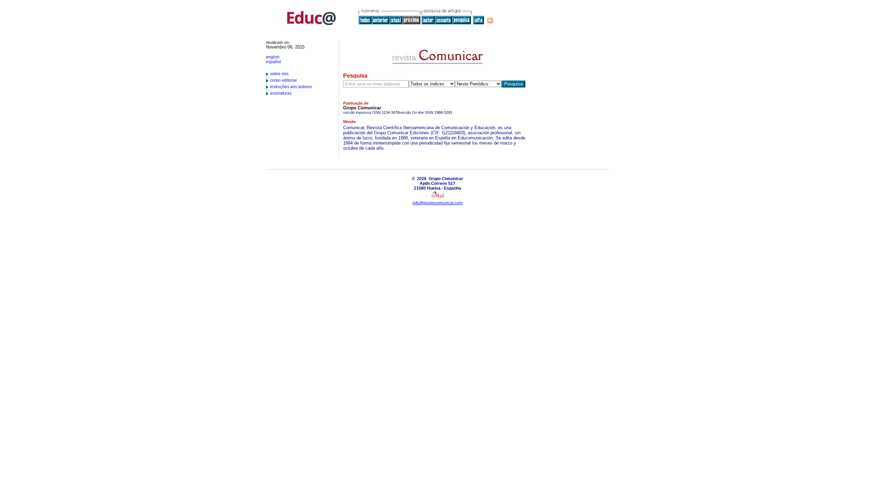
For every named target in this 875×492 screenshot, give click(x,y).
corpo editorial (283, 80)
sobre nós (279, 73)
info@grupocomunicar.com (437, 203)
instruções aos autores (291, 86)
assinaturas (281, 93)
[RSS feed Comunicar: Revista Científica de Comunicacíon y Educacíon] (490, 20)
